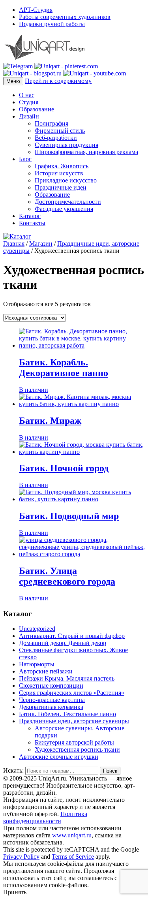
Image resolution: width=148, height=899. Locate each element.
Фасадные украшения (64, 208)
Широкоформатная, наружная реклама (86, 152)
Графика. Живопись (61, 166)
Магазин (40, 243)
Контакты (32, 223)
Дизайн (29, 116)
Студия (28, 102)
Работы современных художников (65, 16)
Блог (25, 159)
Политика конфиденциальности (45, 817)
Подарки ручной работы (52, 24)
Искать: (13, 770)
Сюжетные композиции (51, 685)
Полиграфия (51, 123)
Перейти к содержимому (58, 80)
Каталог (30, 216)
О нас (26, 95)
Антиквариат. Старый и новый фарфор (72, 635)
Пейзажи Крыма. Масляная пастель (66, 678)
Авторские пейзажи (46, 671)
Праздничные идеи (60, 187)
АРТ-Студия (35, 9)
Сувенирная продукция (66, 144)
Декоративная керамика (51, 706)
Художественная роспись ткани (77, 749)
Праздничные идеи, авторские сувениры (74, 721)
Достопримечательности (68, 201)
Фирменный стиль (60, 130)
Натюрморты (36, 664)
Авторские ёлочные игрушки (58, 756)
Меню (13, 81)
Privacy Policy (21, 856)
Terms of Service (73, 856)
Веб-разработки (56, 137)
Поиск (110, 771)
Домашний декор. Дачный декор (62, 642)
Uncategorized (37, 628)
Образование (36, 109)
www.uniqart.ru (72, 835)
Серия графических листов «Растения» (71, 692)
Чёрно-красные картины (52, 699)
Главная (13, 243)
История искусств (59, 173)
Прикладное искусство (66, 180)
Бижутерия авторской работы (74, 742)
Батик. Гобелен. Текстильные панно (67, 714)
